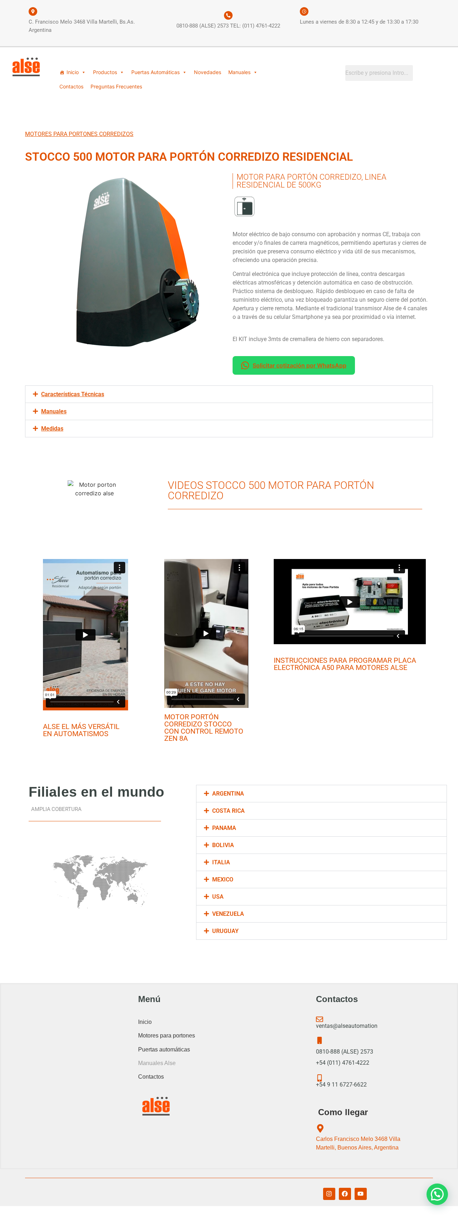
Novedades (207, 72)
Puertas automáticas (164, 1049)
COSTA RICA (228, 810)
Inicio (73, 72)
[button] (229, 394)
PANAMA (224, 828)
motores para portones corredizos (79, 134)
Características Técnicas (72, 394)
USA (218, 896)
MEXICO (222, 879)
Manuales (239, 72)
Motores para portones (166, 1035)
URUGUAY (225, 931)
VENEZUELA (228, 913)
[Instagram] (329, 1194)
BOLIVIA (223, 845)
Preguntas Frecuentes (116, 86)
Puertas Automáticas (155, 72)
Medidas (52, 428)
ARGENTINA (228, 793)
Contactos (71, 86)
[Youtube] (361, 1194)
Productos (105, 72)
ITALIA (221, 862)
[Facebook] (345, 1194)
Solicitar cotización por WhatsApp (299, 365)
